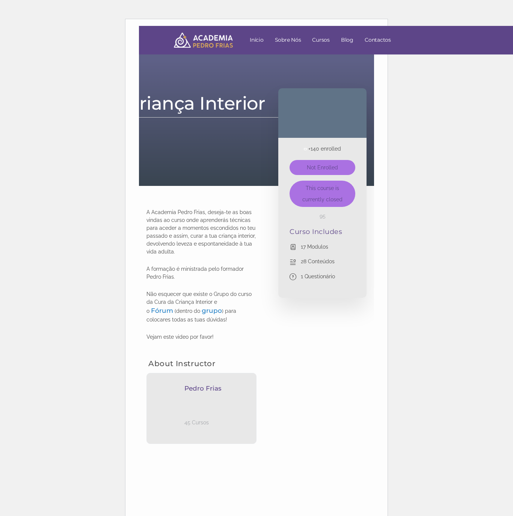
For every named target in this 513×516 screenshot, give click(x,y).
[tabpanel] (201, 274)
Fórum (162, 310)
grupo (212, 310)
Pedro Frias (203, 388)
